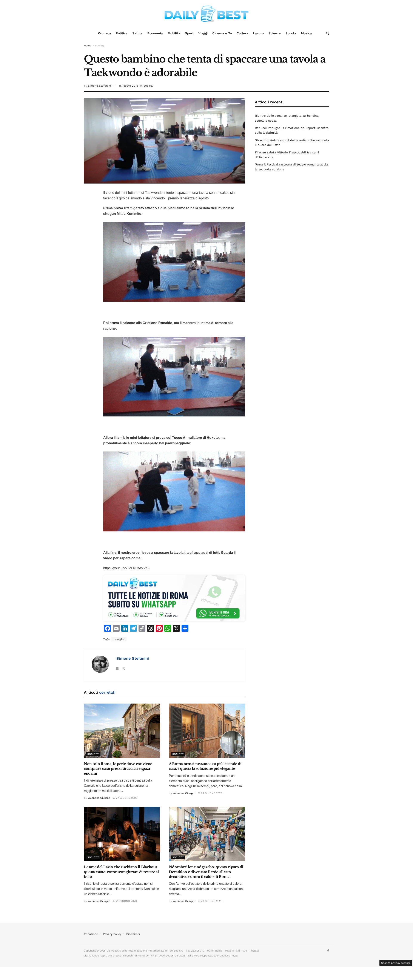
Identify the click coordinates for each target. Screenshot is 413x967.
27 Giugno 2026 (126, 797)
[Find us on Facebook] (328, 950)
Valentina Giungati (99, 797)
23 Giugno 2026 (211, 793)
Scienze (274, 33)
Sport (189, 33)
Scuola (290, 33)
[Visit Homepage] (206, 14)
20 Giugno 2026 (211, 901)
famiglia (119, 639)
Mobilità (174, 33)
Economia (155, 33)
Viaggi (203, 33)
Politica (122, 33)
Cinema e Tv (222, 33)
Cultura (242, 33)
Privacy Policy (112, 934)
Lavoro (258, 33)
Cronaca (104, 33)
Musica (306, 33)
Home (87, 45)
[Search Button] (327, 33)
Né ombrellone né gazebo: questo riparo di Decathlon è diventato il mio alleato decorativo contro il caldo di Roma (206, 872)
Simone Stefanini (99, 85)
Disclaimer (133, 934)
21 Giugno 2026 (126, 901)
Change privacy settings (395, 962)
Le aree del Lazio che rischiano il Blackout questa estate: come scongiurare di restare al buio (121, 872)
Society (99, 45)
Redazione (91, 934)
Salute (137, 33)
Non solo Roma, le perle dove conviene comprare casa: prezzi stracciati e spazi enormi (118, 769)
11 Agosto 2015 (128, 85)
